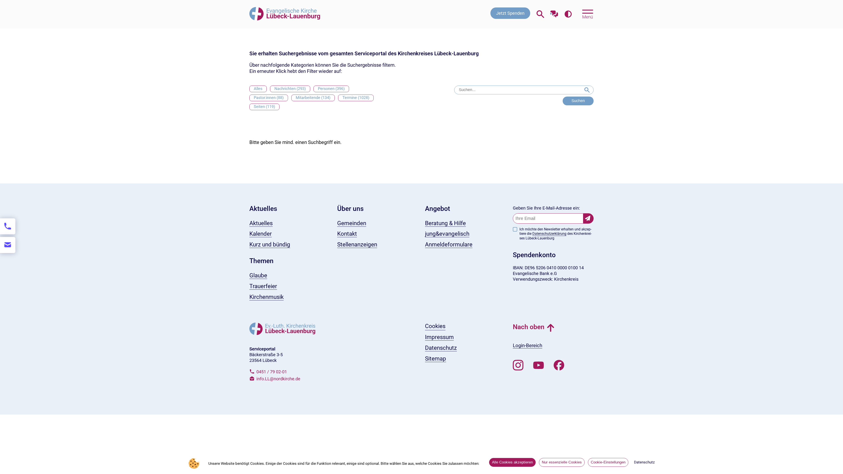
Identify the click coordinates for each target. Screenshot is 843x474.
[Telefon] (7, 226)
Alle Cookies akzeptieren (512, 462)
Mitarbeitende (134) (313, 97)
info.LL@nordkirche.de (278, 378)
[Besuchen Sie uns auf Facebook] (559, 365)
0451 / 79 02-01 (271, 371)
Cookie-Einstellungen (608, 462)
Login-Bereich (527, 345)
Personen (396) (331, 88)
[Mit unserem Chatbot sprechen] (554, 12)
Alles (258, 88)
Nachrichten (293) (290, 88)
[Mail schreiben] (7, 245)
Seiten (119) (264, 106)
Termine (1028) (355, 97)
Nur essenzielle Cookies (562, 462)
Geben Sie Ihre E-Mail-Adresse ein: (546, 208)
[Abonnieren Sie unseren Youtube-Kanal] (538, 365)
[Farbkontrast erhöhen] (568, 14)
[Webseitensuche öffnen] (540, 14)
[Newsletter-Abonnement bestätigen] (588, 218)
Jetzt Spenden (510, 13)
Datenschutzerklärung (549, 234)
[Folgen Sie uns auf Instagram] (518, 365)
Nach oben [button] (528, 327)
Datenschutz (644, 462)
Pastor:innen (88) (269, 97)
